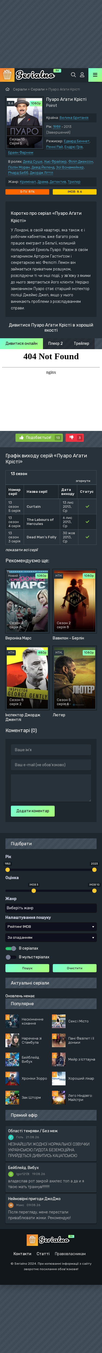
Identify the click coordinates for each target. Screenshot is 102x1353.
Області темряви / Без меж (33, 1131)
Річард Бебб (18, 173)
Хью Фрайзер (55, 161)
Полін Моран (19, 167)
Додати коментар (32, 811)
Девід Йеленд (43, 167)
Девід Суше (32, 161)
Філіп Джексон (80, 161)
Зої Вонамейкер (70, 167)
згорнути (83, 481)
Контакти (22, 1254)
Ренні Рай (54, 147)
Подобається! (43, 437)
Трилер (74, 182)
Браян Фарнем (20, 152)
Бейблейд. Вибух (23, 1167)
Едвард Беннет (76, 141)
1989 (57, 127)
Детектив (58, 182)
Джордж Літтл (41, 173)
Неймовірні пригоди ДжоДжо (34, 1199)
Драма (43, 182)
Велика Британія (74, 118)
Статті (43, 1254)
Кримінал (28, 182)
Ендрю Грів (73, 147)
